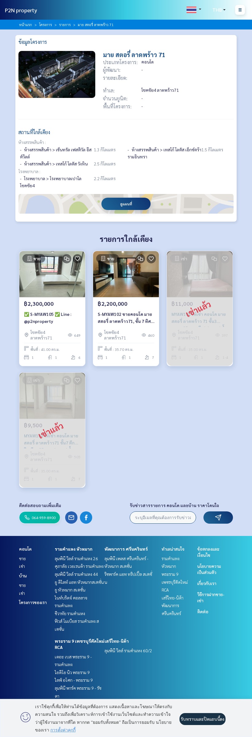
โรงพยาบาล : (29, 171)
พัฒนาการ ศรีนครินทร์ (126, 549)
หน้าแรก (25, 24)
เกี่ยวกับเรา (206, 583)
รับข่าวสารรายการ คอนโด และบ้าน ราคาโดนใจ (174, 505)
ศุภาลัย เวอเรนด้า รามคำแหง (79, 566)
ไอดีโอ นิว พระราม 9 (72, 672)
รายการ (65, 24)
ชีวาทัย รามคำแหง (70, 613)
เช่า (22, 566)
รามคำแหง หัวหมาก (74, 549)
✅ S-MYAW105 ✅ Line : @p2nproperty (47, 317)
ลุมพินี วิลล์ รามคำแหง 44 (76, 574)
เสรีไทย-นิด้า (116, 641)
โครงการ (45, 24)
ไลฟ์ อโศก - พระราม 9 (74, 680)
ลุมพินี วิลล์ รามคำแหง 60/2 (128, 650)
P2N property (21, 10)
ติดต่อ (202, 611)
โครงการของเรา (33, 602)
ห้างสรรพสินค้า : (32, 142)
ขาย (22, 558)
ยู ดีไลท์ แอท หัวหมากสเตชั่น (79, 582)
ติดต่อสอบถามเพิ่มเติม (40, 505)
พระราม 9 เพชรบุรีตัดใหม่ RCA (175, 581)
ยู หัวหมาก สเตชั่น (70, 589)
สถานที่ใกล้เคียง (34, 132)
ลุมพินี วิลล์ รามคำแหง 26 (76, 558)
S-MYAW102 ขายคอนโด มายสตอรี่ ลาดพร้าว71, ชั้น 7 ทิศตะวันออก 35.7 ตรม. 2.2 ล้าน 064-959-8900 (125, 317)
